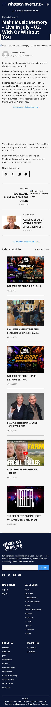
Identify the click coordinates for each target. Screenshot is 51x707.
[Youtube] (19, 575)
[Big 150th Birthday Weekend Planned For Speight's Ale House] (25, 313)
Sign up (5, 590)
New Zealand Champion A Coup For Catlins (16, 197)
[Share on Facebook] (6, 174)
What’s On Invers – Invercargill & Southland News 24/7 (25, 701)
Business (5, 664)
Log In (4, 594)
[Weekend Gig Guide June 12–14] (25, 269)
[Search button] (42, 4)
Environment (7, 672)
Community (7, 660)
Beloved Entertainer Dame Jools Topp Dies (22, 424)
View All (39, 249)
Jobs (4, 656)
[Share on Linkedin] (19, 174)
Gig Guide (6, 652)
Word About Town (32, 602)
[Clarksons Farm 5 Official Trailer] (25, 453)
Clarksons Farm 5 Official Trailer (22, 471)
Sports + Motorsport (33, 610)
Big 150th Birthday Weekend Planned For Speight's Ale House (23, 331)
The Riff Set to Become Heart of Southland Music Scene (24, 518)
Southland (29, 594)
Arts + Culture (7, 683)
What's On (29, 618)
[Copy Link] (26, 174)
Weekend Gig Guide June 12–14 (24, 286)
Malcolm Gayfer (18, 52)
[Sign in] (47, 4)
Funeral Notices (31, 598)
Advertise (31, 652)
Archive (28, 633)
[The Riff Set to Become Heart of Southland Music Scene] (25, 499)
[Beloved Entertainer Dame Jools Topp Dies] (25, 406)
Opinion (28, 626)
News (27, 590)
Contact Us (31, 648)
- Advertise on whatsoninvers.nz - (25, 11)
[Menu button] (4, 4)
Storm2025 (29, 630)
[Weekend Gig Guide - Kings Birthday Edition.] (25, 359)
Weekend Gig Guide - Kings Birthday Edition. (21, 378)
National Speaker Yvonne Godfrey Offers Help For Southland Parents (34, 223)
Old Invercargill (8, 680)
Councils (28, 622)
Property (5, 648)
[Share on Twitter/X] (12, 174)
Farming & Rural (8, 668)
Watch (27, 606)
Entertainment (10, 17)
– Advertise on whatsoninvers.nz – (25, 107)
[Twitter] (9, 575)
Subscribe (43, 568)
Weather (28, 614)
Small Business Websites (38, 704)
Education (6, 687)
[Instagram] (14, 575)
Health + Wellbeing (9, 676)
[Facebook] (3, 575)
